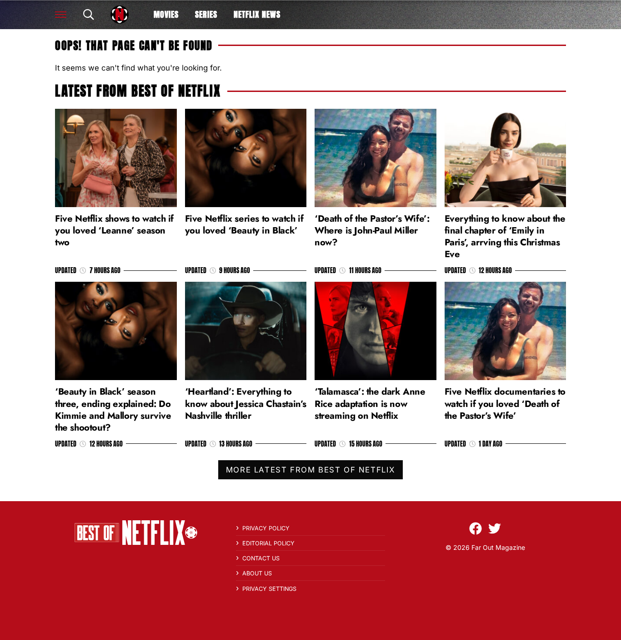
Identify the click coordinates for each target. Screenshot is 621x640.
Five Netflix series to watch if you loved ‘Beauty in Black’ (244, 224)
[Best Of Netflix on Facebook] (475, 528)
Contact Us (261, 558)
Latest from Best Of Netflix (137, 91)
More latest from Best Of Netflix (310, 469)
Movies (166, 14)
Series (206, 14)
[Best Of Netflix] (119, 14)
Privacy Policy (266, 528)
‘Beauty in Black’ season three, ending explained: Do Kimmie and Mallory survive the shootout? (113, 409)
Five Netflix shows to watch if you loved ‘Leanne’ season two (114, 230)
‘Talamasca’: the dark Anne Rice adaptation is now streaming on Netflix (370, 403)
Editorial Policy (268, 543)
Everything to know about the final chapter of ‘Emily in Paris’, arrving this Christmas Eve (505, 236)
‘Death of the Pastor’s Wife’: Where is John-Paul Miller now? (372, 230)
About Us (257, 573)
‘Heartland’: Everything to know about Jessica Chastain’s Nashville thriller (245, 403)
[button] (60, 14)
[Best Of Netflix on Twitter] (494, 528)
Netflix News (257, 14)
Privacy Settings (269, 588)
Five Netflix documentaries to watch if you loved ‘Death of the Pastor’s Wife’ (505, 403)
